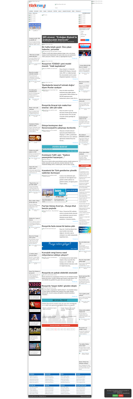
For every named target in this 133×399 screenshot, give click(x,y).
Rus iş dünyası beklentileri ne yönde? (84, 135)
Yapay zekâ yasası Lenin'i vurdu (33, 167)
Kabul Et (115, 395)
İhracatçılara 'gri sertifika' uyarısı (83, 328)
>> (73, 329)
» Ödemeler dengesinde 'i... (49, 380)
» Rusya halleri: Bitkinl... (64, 387)
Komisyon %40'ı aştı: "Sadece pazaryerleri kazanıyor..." (56, 156)
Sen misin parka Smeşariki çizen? (33, 90)
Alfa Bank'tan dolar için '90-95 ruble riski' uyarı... (84, 178)
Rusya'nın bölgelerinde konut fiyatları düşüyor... (84, 190)
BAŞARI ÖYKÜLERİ (67, 11)
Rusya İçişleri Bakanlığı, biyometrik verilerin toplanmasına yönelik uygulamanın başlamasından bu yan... (84, 158)
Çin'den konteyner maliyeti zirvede (83, 117)
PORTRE (55, 11)
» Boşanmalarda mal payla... (34, 379)
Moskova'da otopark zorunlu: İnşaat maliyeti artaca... (84, 195)
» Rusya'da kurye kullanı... (80, 379)
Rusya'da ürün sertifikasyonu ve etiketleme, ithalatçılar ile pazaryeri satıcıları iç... (84, 332)
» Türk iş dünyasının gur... (80, 393)
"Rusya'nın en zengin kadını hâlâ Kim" (34, 55)
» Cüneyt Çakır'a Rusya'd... (65, 377)
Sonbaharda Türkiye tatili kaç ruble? (34, 124)
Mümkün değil (83, 34)
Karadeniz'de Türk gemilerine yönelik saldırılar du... (84, 193)
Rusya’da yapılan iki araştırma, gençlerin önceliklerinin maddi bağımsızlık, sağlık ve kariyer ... (35, 43)
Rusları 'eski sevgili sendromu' (33, 108)
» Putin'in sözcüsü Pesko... (49, 390)
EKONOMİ (36, 11)
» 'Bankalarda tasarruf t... (49, 379)
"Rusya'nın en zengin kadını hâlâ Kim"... (84, 217)
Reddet (120, 395)
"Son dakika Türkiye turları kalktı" (84, 344)
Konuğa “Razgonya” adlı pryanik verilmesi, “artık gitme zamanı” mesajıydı (68, 309)
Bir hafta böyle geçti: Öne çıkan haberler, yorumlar (56, 48)
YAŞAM (44, 11)
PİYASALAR (78, 11)
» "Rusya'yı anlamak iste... (33, 377)
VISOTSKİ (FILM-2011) (35, 310)
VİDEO (73, 11)
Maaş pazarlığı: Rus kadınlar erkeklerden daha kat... (84, 209)
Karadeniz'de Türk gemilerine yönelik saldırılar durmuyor (59, 171)
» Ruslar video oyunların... (80, 380)
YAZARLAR (49, 11)
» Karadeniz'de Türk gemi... (34, 380)
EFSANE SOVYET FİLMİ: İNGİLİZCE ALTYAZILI (34, 338)
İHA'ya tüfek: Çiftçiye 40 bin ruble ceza (34, 201)
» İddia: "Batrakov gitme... (65, 376)
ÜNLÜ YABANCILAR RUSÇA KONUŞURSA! (34, 297)
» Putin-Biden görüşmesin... (65, 390)
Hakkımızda (35, 13)
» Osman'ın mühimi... (33, 388)
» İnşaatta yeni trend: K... (33, 376)
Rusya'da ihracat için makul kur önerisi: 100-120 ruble (56, 106)
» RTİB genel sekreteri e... (49, 393)
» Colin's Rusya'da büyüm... (81, 388)
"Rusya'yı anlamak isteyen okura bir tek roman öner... (84, 181)
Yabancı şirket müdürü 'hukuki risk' (84, 310)
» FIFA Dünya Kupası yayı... (65, 382)
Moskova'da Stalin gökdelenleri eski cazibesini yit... (84, 169)
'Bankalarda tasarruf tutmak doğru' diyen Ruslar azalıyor (58, 86)
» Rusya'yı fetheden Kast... (80, 390)
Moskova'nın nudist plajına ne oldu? (33, 151)
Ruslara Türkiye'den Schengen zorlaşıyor (84, 362)
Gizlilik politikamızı (111, 393)
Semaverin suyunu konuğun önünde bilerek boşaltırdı (68, 317)
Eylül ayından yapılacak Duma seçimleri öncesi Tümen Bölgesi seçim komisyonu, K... (35, 171)
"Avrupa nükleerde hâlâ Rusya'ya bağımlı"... (83, 201)
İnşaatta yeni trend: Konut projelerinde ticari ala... (84, 175)
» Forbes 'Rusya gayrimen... (81, 387)
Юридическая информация (86, 396)
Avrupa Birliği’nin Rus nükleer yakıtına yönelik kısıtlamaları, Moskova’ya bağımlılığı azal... (84, 70)
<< (47, 329)
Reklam (30, 13)
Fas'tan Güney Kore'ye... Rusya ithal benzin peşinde (59, 207)
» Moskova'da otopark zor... (34, 382)
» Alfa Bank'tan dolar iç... (49, 376)
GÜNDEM (31, 11)
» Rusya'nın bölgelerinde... (49, 377)
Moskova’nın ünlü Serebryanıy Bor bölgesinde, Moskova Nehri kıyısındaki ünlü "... (35, 155)
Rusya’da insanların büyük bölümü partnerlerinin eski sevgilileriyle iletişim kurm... (34, 112)
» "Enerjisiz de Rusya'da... (65, 388)
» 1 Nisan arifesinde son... (33, 390)
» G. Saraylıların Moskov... (65, 380)
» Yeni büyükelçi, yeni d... (49, 387)
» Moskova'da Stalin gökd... (81, 376)
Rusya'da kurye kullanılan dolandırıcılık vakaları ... (84, 184)
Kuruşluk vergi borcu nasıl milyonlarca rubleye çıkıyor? (55, 253)
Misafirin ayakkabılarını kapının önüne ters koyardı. (50, 308)
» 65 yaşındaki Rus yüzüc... (81, 377)
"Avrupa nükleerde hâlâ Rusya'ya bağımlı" (84, 66)
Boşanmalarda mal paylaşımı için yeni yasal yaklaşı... (84, 187)
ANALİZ (59, 11)
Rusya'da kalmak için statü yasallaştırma (34, 352)
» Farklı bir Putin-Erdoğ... (49, 388)
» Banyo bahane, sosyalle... (34, 393)
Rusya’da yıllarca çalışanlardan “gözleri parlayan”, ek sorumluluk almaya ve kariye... (84, 264)
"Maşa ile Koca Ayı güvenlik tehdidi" (33, 183)
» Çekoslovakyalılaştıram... (34, 391)
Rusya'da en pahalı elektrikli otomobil (33, 73)
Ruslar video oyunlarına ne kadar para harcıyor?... (84, 223)
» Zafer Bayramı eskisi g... (33, 387)
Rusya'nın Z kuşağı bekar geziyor (33, 236)
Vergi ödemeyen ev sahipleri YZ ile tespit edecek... (84, 220)
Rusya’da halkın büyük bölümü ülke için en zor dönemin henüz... (85, 298)
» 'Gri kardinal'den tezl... (64, 391)
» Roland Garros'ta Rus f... (65, 379)
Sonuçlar (83, 40)
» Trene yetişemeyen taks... (81, 382)
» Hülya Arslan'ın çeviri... (49, 391)
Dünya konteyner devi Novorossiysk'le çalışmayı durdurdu (59, 126)
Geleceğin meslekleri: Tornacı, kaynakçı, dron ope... (84, 212)
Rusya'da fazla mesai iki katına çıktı (58, 226)
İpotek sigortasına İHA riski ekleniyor (84, 276)
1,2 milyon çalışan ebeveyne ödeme (33, 254)
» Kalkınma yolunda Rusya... (65, 393)
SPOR (41, 11)
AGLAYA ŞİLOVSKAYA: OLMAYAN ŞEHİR (35, 323)
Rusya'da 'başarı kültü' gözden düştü (59, 286)
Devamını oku (75, 79)
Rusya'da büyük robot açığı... (84, 203)
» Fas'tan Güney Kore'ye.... (49, 382)
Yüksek (82, 31)
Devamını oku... (75, 58)
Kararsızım (83, 36)
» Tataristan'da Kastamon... (80, 391)
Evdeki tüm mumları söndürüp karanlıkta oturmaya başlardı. (49, 317)
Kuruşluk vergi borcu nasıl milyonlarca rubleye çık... (84, 206)
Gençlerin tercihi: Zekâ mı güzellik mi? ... (84, 215)
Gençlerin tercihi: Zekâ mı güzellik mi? (34, 39)
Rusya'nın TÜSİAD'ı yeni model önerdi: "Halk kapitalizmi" (56, 65)
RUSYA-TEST (60, 300)
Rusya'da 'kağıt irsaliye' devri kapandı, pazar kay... (84, 198)
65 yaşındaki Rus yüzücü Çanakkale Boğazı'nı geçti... (84, 172)
